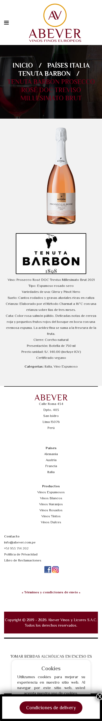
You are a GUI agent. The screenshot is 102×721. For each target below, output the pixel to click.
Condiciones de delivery (51, 707)
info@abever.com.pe (20, 542)
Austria (51, 460)
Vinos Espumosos (51, 492)
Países (57, 65)
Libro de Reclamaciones (22, 560)
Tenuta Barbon (44, 73)
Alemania (51, 454)
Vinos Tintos (51, 516)
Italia (80, 65)
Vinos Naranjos (51, 504)
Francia (51, 466)
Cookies (51, 668)
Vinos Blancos (51, 498)
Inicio (23, 65)
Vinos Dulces (51, 522)
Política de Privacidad (21, 554)
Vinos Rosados (51, 510)
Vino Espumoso (66, 366)
